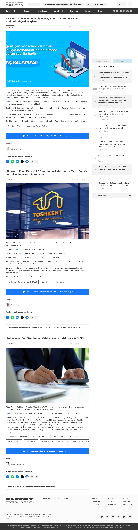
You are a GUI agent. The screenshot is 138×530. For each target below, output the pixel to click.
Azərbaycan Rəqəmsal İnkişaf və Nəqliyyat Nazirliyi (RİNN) (66, 441)
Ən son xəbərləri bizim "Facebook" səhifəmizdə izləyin (50, 136)
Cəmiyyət (111, 498)
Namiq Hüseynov (17, 464)
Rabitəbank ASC (14, 441)
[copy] (36, 161)
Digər (100, 11)
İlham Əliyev (34, 4)
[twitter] (124, 11)
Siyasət (94, 498)
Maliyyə (10, 27)
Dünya (125, 498)
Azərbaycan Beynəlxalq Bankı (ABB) (22, 282)
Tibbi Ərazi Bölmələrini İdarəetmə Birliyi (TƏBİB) (27, 126)
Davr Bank (46, 282)
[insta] (117, 11)
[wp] (12, 161)
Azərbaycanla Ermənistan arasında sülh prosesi (63, 4)
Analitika (126, 501)
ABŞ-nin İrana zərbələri (96, 4)
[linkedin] (127, 11)
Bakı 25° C (124, 61)
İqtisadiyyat (96, 501)
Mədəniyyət (112, 504)
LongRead (95, 504)
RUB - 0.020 (102, 61)
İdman (110, 501)
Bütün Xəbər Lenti (99, 195)
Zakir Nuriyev (31, 441)
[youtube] (131, 11)
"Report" (9, 101)
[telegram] (121, 11)
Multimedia (127, 504)
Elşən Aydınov (16, 149)
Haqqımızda (45, 498)
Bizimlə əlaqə (63, 498)
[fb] (114, 11)
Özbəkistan (59, 282)
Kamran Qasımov (17, 305)
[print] (31, 161)
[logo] (14, 4)
